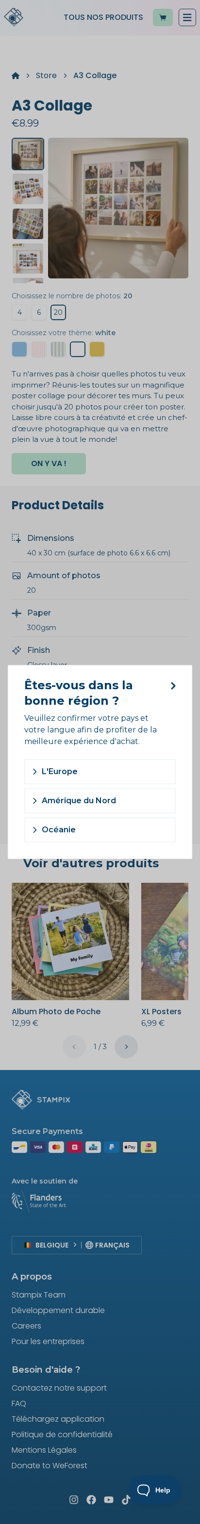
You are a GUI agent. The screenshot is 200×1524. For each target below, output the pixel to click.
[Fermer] (171, 686)
